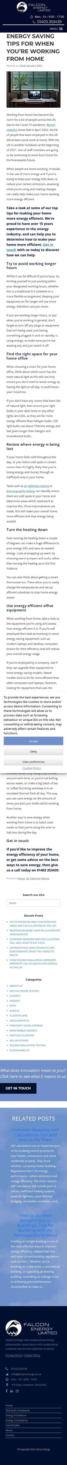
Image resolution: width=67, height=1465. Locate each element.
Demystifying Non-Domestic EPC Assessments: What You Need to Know (32, 951)
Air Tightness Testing (37, 878)
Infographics (19, 1020)
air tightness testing (36, 486)
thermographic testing (21, 491)
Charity (15, 995)
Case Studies (13, 1425)
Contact (10, 1435)
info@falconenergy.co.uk (26, 1374)
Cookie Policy (31, 768)
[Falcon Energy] (33, 7)
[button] (54, 29)
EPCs (13, 1005)
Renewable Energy (23, 1030)
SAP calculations (22, 1035)
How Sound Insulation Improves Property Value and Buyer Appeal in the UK (34, 964)
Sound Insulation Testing (28, 1045)
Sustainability (20, 1050)
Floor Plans (18, 1015)
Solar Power (19, 1040)
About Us (16, 985)
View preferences (33, 761)
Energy (21, 878)
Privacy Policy (14, 1355)
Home (9, 1405)
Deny (33, 751)
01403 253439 (49, 21)
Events (15, 1010)
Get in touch (18, 1088)
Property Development (26, 1025)
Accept (33, 741)
